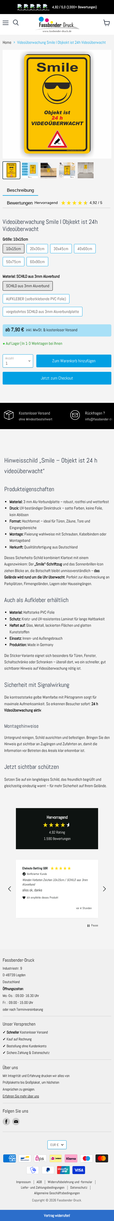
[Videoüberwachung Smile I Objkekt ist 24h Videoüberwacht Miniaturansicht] (11, 170)
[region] (57, 888)
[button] (9, 889)
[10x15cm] (14, 254)
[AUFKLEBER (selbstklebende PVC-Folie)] (37, 304)
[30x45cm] (61, 254)
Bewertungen (55, 203)
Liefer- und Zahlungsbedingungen (42, 1187)
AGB (39, 1182)
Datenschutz (78, 1187)
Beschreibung (20, 190)
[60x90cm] (38, 267)
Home (7, 42)
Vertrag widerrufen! (57, 1215)
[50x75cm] (14, 267)
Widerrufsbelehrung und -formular (70, 1182)
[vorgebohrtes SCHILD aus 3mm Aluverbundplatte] (43, 317)
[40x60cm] (85, 254)
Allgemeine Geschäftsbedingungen (57, 1193)
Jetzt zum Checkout (57, 378)
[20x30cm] (38, 254)
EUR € (54, 1144)
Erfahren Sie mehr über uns (21, 1096)
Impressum (23, 1182)
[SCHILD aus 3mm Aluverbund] (28, 291)
